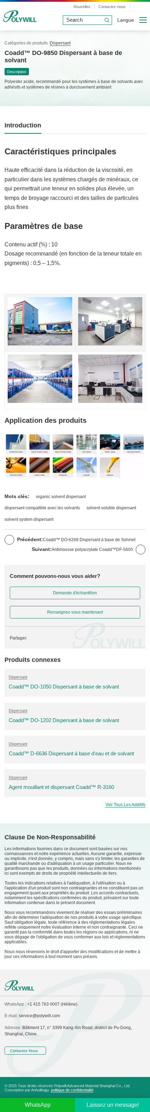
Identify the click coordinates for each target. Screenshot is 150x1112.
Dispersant (60, 43)
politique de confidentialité (72, 1090)
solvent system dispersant (29, 519)
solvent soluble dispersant (111, 507)
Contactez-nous (112, 7)
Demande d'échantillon (75, 592)
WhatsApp (38, 1105)
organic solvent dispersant (61, 496)
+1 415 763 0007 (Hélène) (52, 1004)
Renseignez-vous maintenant (75, 612)
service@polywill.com (39, 1015)
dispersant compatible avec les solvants (42, 507)
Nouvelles (82, 7)
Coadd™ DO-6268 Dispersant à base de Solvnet (89, 539)
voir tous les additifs (125, 804)
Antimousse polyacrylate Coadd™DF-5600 (92, 549)
